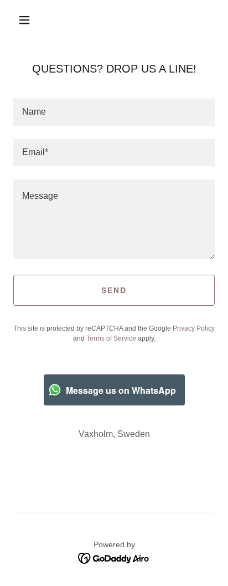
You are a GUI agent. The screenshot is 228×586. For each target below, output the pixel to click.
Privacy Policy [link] (194, 328)
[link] (114, 557)
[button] (24, 20)
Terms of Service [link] (111, 338)
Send (114, 290)
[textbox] (114, 112)
